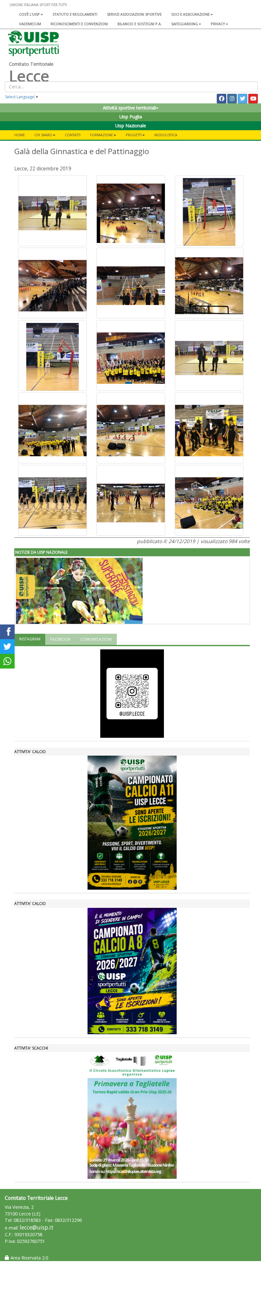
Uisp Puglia (130, 117)
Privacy (218, 23)
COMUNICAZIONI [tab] (96, 639)
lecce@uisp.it (36, 1227)
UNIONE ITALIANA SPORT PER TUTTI (38, 4)
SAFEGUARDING (184, 23)
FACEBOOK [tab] (60, 639)
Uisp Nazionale (130, 126)
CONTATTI (73, 134)
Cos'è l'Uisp (29, 14)
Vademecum (30, 23)
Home (19, 134)
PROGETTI (134, 134)
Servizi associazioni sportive (134, 14)
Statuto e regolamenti (75, 14)
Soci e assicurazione (190, 14)
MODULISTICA (165, 134)
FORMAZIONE (101, 134)
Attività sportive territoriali (129, 108)
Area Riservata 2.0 (28, 1258)
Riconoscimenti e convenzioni (79, 23)
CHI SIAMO (43, 134)
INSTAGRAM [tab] (29, 639)
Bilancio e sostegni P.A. (139, 23)
